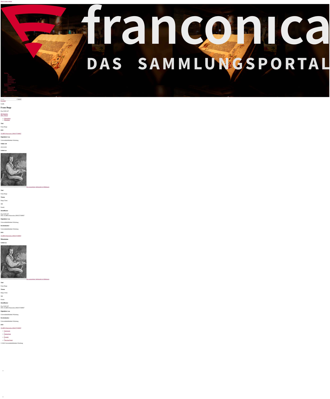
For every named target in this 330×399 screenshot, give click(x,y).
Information (7, 118)
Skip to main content (6, 1)
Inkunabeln (11, 81)
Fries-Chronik (11, 87)
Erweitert (3, 101)
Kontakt (6, 337)
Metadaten (7, 120)
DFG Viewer (4, 115)
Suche (19, 99)
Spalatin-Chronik (12, 90)
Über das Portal (8, 340)
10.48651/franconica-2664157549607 (11, 133)
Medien (6, 73)
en (4, 96)
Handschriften (11, 79)
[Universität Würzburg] (34, 370)
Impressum (7, 331)
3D (8, 74)
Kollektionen (7, 84)
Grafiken (10, 77)
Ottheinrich (11, 88)
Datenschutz (7, 334)
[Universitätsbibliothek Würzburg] (25, 397)
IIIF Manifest (4, 114)
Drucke (10, 76)
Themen (6, 85)
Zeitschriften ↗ (12, 82)
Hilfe (5, 91)
